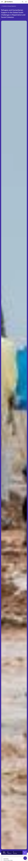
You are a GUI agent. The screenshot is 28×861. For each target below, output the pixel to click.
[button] (9, 853)
